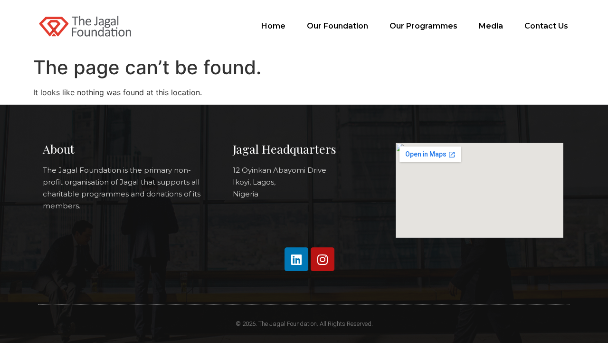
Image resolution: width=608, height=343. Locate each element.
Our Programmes (423, 25)
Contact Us (546, 25)
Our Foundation (337, 25)
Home (273, 25)
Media (491, 25)
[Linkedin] (296, 259)
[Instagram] (322, 259)
